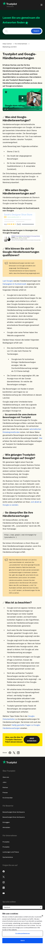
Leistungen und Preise (11, 852)
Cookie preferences (22, 933)
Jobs (4, 782)
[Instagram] (4, 882)
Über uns (6, 777)
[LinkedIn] (4, 888)
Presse (5, 792)
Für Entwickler (8, 798)
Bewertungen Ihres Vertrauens (14, 812)
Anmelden (6, 827)
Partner (5, 787)
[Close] (42, 915)
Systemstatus (8, 857)
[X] (4, 877)
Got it (23, 940)
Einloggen (6, 822)
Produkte (6, 842)
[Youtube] (4, 893)
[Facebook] (4, 871)
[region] (22, 927)
